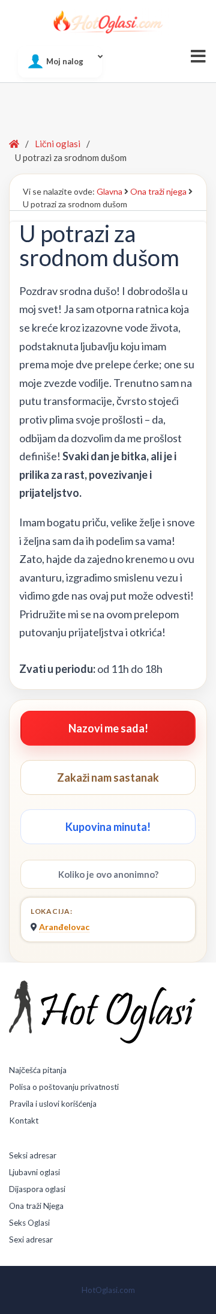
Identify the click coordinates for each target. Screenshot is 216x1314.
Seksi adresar (32, 1155)
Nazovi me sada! (108, 728)
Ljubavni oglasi (34, 1172)
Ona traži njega (158, 191)
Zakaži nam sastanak (108, 777)
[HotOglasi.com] (108, 21)
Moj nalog (64, 61)
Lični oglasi (57, 143)
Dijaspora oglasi (37, 1189)
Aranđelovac (64, 927)
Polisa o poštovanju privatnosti (64, 1087)
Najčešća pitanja (38, 1070)
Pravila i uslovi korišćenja (53, 1104)
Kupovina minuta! (108, 826)
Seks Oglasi (29, 1222)
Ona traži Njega (36, 1206)
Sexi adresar (31, 1239)
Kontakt (23, 1120)
